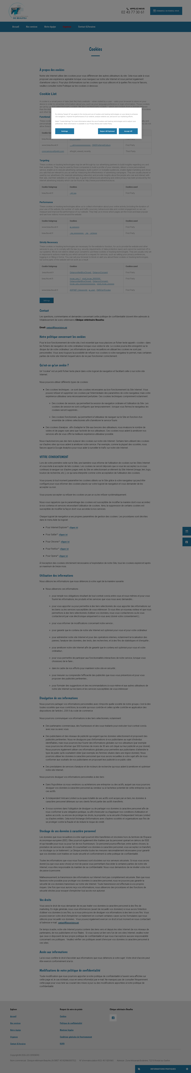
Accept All (128, 131)
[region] (96, 123)
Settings (64, 131)
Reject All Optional (107, 131)
